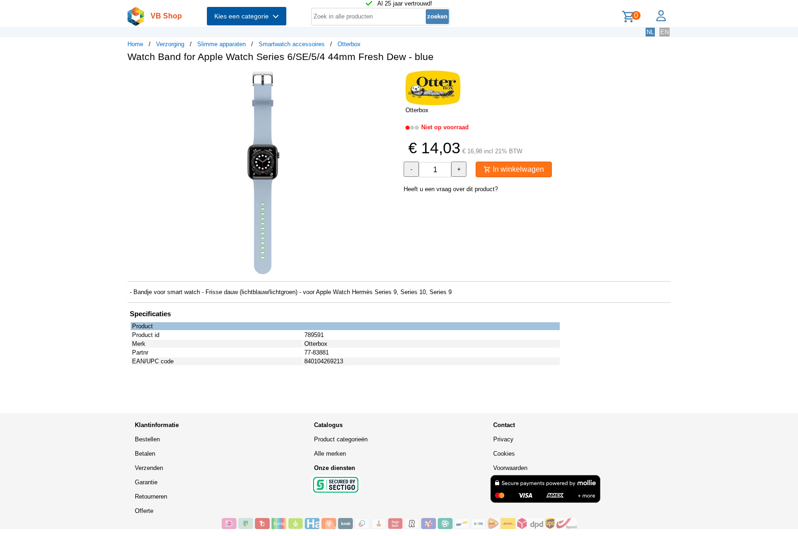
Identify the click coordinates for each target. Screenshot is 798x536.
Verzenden (149, 467)
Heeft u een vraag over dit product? (451, 189)
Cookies (504, 453)
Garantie (146, 482)
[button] (390, 79)
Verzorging (170, 44)
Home (135, 44)
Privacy (503, 439)
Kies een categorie (243, 16)
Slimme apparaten (221, 44)
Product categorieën (341, 439)
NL (650, 32)
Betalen (145, 453)
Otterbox (349, 44)
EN (664, 32)
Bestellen (147, 439)
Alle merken (330, 453)
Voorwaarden (510, 467)
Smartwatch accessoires (292, 44)
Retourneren (151, 496)
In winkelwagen (517, 169)
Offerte (144, 510)
